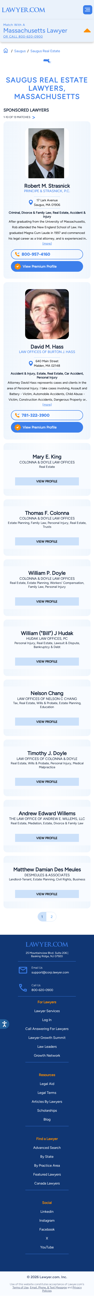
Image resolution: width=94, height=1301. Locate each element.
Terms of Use (20, 1287)
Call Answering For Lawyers (46, 1029)
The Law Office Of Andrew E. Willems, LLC (47, 819)
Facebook (47, 1229)
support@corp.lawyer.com (50, 972)
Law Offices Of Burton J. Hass (47, 352)
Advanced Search (47, 1148)
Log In (47, 1020)
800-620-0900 (31, 36)
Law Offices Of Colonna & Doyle (47, 759)
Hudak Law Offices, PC (47, 638)
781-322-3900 (36, 415)
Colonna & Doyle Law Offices (47, 462)
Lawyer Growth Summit (47, 1038)
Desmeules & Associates (47, 875)
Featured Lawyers (47, 1174)
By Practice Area (47, 1165)
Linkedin (47, 1211)
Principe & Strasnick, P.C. (47, 191)
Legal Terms (47, 1093)
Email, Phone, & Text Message (48, 1287)
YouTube (47, 1247)
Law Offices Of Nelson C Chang (47, 699)
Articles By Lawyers (47, 1101)
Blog (47, 1119)
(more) (47, 243)
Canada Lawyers (47, 1183)
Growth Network (47, 1055)
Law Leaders (47, 1046)
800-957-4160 (36, 254)
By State (47, 1156)
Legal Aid (47, 1084)
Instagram (47, 1220)
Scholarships (47, 1110)
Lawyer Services (47, 1011)
